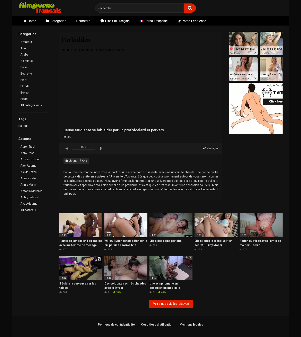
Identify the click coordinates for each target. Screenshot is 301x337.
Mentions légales (191, 324)
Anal (23, 48)
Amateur (26, 42)
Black (23, 79)
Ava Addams (28, 203)
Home (32, 21)
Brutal (24, 98)
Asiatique (26, 60)
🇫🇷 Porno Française (153, 21)
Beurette (26, 73)
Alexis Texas (28, 172)
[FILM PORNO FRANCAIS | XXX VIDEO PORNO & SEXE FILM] (40, 8)
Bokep (24, 92)
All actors (27, 210)
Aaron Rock (27, 146)
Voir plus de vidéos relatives (171, 303)
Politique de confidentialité (116, 324)
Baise (24, 67)
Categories (58, 21)
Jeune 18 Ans (78, 160)
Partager (212, 148)
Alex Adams (28, 165)
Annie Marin (28, 184)
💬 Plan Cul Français (115, 21)
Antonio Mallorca (31, 191)
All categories (30, 105)
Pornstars (83, 21)
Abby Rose (27, 153)
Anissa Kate (28, 178)
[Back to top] (287, 324)
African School (30, 159)
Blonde (24, 86)
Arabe (24, 54)
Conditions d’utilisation (157, 324)
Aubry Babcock (30, 197)
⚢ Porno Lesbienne (192, 21)
